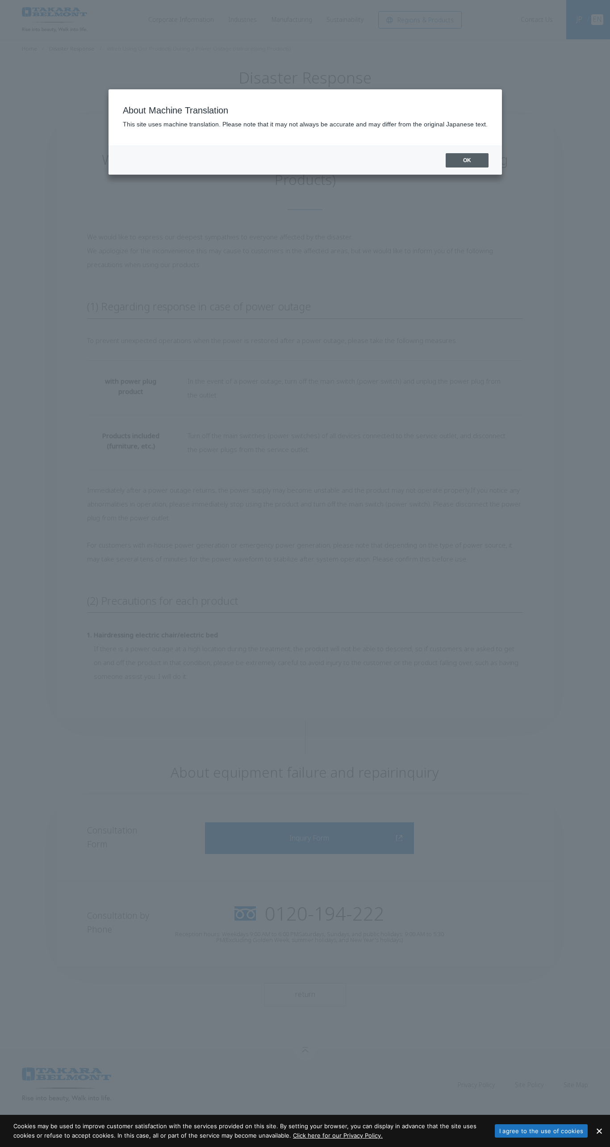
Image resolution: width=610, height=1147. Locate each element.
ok (467, 160)
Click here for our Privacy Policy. (338, 1135)
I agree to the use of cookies (541, 1130)
